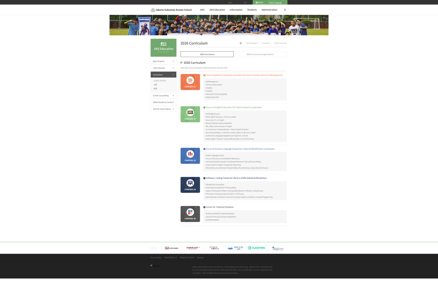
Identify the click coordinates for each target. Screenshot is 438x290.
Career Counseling (161, 95)
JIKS (202, 9)
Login (230, 2)
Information (236, 9)
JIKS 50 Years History (162, 108)
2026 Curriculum (207, 54)
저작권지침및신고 (170, 257)
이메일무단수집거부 (187, 257)
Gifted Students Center (162, 102)
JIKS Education (217, 9)
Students (252, 9)
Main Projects (158, 61)
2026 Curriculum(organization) (260, 54)
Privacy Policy (156, 257)
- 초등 (155, 84)
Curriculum (158, 74)
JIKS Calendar (159, 67)
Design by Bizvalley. (230, 273)
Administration (269, 9)
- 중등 (155, 88)
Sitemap (200, 257)
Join (245, 2)
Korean (260, 2)
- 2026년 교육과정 (159, 80)
